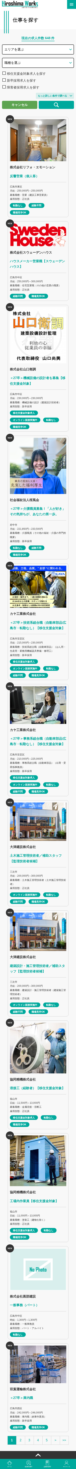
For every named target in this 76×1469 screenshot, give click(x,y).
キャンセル (20, 104)
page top (38, 1455)
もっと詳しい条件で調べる (52, 95)
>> (64, 1440)
